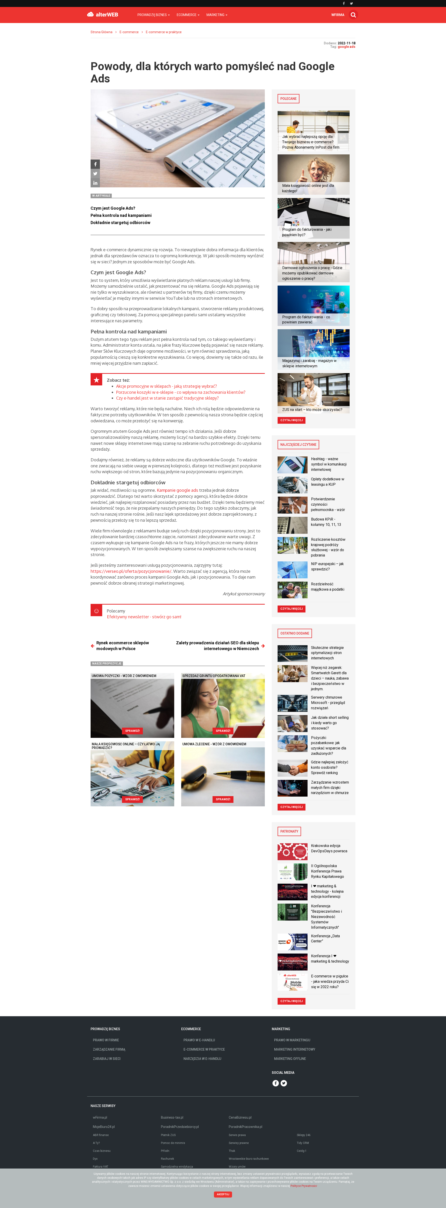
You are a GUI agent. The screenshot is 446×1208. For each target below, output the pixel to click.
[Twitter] (95, 173)
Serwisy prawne (239, 1143)
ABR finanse (101, 1135)
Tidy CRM (303, 1143)
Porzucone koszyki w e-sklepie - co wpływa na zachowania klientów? (180, 392)
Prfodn (165, 1151)
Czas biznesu (102, 1151)
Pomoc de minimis (173, 1143)
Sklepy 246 (304, 1135)
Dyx (95, 1158)
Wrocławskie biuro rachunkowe (249, 1158)
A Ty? (96, 1143)
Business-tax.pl (172, 1117)
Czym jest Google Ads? (113, 208)
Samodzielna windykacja (177, 1166)
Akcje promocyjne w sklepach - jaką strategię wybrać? (166, 386)
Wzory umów (237, 1166)
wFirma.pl (100, 1117)
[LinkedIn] (95, 182)
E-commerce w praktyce (164, 32)
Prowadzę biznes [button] (152, 15)
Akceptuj (223, 1194)
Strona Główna (101, 32)
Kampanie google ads (177, 490)
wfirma (337, 15)
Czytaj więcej (291, 420)
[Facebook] (95, 164)
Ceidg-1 (302, 1151)
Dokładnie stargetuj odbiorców (121, 222)
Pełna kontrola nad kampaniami (121, 215)
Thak (232, 1151)
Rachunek (167, 1158)
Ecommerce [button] (187, 15)
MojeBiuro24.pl (104, 1127)
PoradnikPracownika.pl (245, 1127)
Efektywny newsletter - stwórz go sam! (144, 616)
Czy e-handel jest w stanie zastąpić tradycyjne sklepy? (167, 397)
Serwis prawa (237, 1135)
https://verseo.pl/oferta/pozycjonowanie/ (131, 571)
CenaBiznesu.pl (240, 1117)
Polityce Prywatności (304, 1186)
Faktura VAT (100, 1166)
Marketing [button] (216, 15)
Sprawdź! (132, 731)
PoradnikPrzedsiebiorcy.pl (180, 1127)
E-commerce (129, 32)
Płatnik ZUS (168, 1135)
